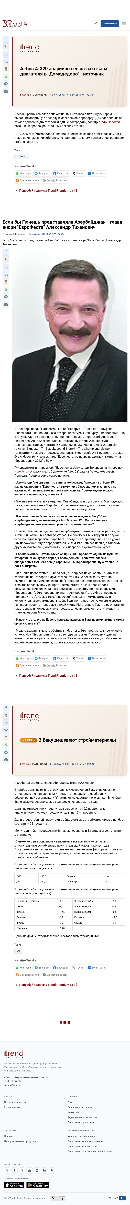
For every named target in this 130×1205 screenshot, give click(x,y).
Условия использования (81, 1136)
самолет (22, 156)
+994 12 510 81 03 (12, 1081)
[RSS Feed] (52, 1170)
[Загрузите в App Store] (14, 1185)
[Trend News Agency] (13, 1054)
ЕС (18, 950)
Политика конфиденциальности (85, 1141)
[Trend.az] (15, 23)
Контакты (73, 1112)
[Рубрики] (123, 23)
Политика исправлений (81, 1122)
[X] (22, 1170)
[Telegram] (37, 1170)
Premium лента (12, 1107)
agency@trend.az (12, 1085)
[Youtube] (29, 1170)
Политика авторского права (83, 1146)
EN (110, 1198)
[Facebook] (15, 1170)
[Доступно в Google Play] (37, 1185)
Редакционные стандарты (82, 1117)
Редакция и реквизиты (80, 1107)
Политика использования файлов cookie (90, 1151)
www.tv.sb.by (23, 471)
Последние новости (15, 1102)
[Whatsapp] (7, 1170)
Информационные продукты (20, 1141)
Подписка (9, 1136)
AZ (116, 1198)
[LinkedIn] (44, 1170)
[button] (6, 39)
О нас (71, 1102)
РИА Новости (110, 122)
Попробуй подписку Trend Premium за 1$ (48, 190)
